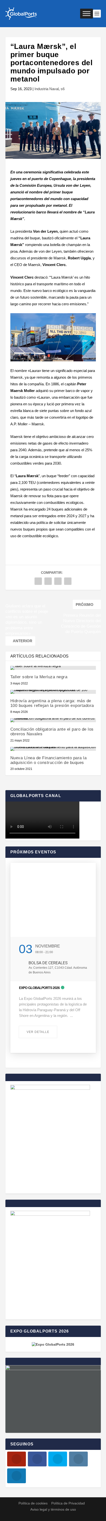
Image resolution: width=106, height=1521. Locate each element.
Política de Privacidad (68, 1503)
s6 (63, 89)
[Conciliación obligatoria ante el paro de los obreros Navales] (53, 720)
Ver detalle (38, 1032)
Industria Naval (47, 89)
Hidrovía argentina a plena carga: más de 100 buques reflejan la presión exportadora (52, 703)
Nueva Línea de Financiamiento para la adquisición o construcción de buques (48, 760)
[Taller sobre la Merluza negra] (53, 668)
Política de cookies (33, 1503)
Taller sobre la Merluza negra (39, 677)
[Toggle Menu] (86, 13)
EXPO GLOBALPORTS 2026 (39, 988)
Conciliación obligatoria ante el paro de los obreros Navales (52, 731)
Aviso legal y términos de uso (53, 1509)
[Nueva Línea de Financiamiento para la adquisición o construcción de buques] (53, 749)
